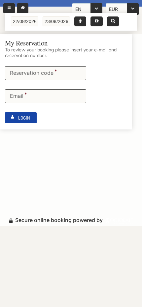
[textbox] (24, 21)
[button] (80, 21)
